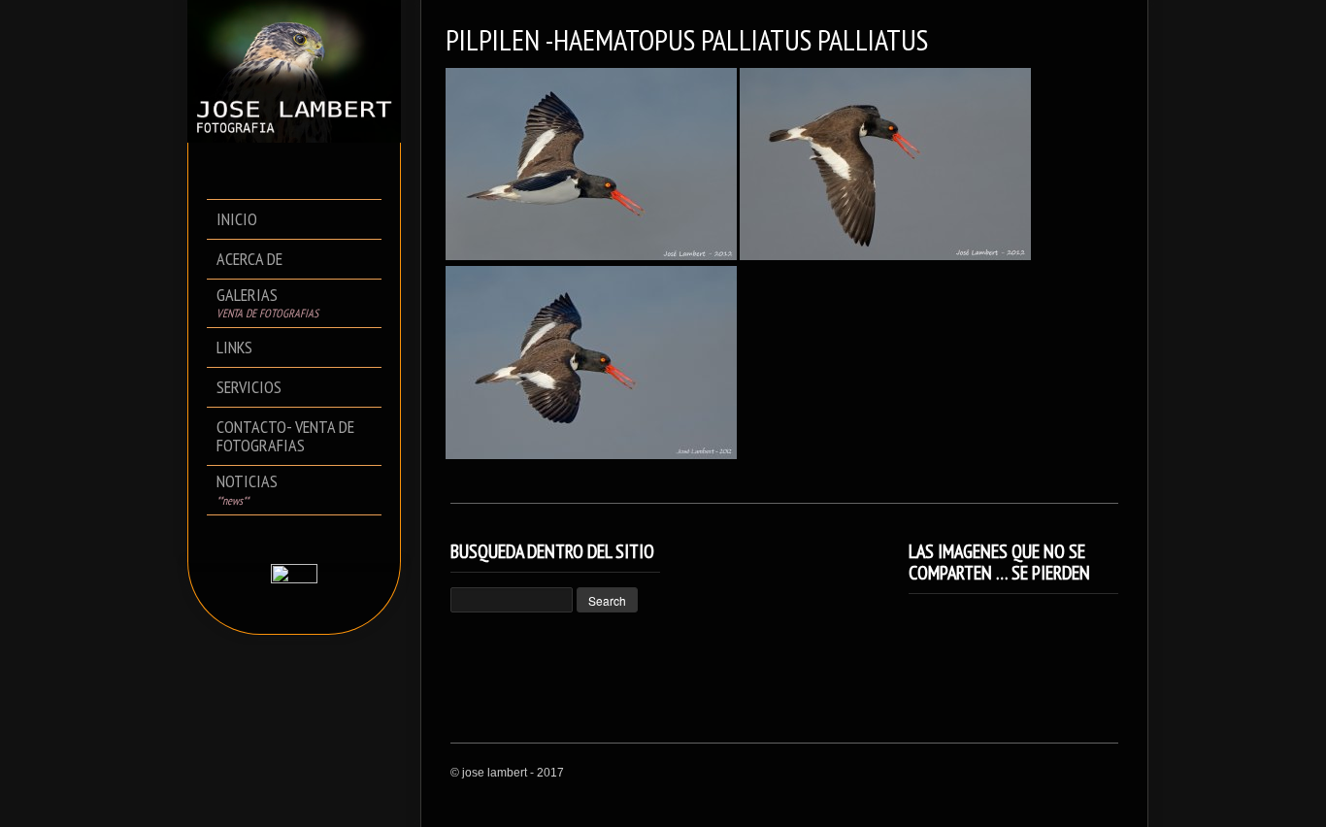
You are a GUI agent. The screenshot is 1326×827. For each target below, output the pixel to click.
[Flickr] (308, 538)
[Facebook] (281, 538)
